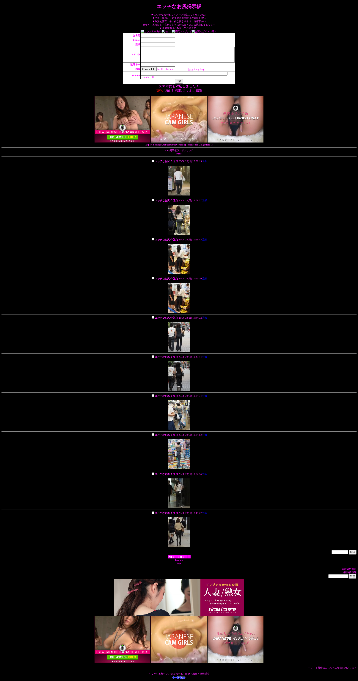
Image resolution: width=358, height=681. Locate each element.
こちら (328, 667)
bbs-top (179, 560)
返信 (175, 161)
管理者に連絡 (349, 569)
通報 (204, 161)
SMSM (179, 153)
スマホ (187, 91)
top (179, 563)
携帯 (178, 91)
